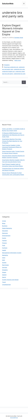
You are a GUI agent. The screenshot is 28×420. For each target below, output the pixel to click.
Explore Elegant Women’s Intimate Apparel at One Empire (12, 30)
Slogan (4, 272)
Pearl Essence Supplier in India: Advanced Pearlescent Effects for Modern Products (12, 147)
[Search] (24, 82)
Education (5, 230)
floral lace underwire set (11, 67)
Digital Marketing (7, 228)
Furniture (4, 248)
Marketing (5, 255)
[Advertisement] (14, 104)
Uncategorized (6, 284)
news (3, 257)
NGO (3, 260)
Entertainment (6, 235)
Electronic (5, 233)
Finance (4, 243)
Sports (4, 277)
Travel (4, 282)
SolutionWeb (7, 4)
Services (4, 267)
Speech (4, 275)
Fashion (4, 240)
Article (4, 221)
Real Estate (5, 265)
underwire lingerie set (8, 71)
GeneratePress (14, 417)
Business (4, 226)
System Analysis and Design (10, 279)
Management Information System (11, 252)
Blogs (3, 223)
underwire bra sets (19, 69)
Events (4, 238)
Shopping (6, 65)
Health (4, 250)
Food (3, 245)
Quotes (4, 262)
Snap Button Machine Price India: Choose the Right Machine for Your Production (12, 141)
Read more (18, 60)
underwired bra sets (19, 73)
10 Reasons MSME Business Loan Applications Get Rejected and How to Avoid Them (13, 134)
